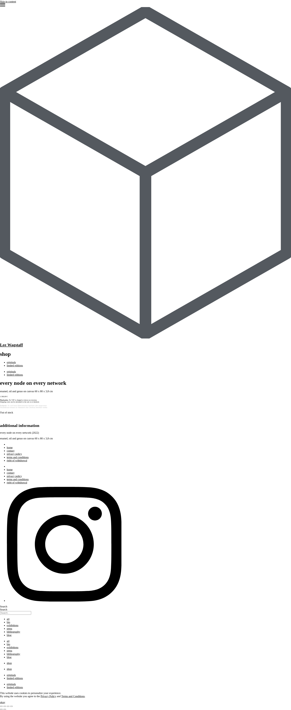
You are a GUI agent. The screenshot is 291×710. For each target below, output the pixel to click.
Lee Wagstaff (11, 345)
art (8, 619)
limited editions (15, 365)
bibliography (13, 631)
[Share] (8, 706)
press (9, 628)
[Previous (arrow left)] (1, 709)
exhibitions (12, 625)
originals (11, 362)
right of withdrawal (17, 460)
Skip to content (8, 1)
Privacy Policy (48, 696)
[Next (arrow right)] (4, 709)
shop (9, 663)
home (10, 447)
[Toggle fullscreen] (4, 706)
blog (9, 635)
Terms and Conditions (73, 696)
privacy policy (14, 454)
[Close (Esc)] (11, 706)
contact (10, 450)
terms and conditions (18, 457)
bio (8, 622)
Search (3, 606)
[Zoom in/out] (1, 706)
